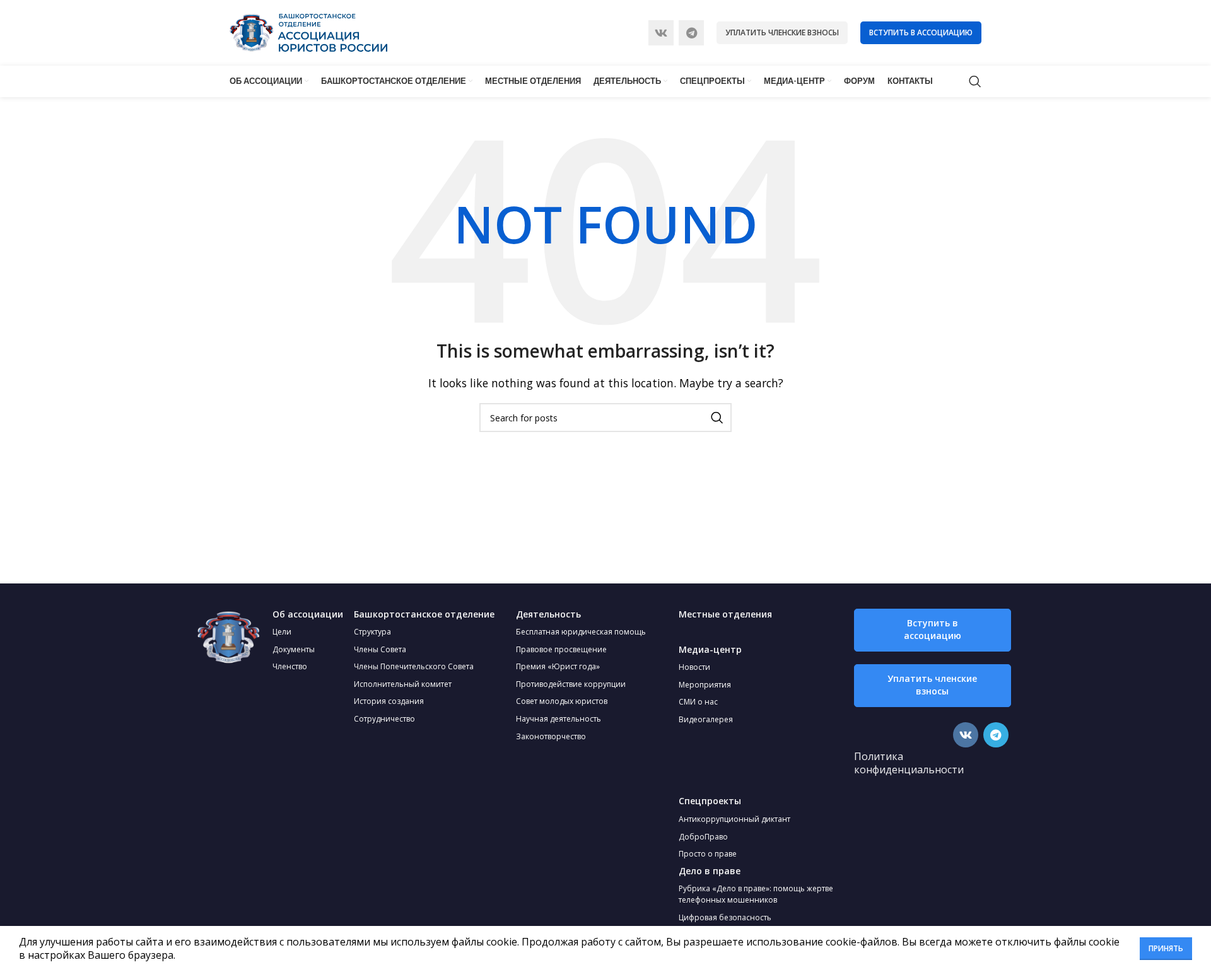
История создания (389, 701)
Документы (293, 649)
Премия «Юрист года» (558, 666)
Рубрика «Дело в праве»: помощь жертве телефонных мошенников (756, 894)
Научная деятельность (558, 718)
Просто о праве (708, 853)
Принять (1166, 948)
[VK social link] (661, 32)
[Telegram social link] (691, 32)
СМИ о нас (698, 701)
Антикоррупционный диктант (734, 819)
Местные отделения (725, 614)
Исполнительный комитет (403, 684)
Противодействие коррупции (571, 684)
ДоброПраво (703, 836)
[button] (932, 630)
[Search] (975, 81)
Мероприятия (705, 684)
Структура (372, 631)
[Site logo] (308, 31)
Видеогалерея (706, 719)
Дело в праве (709, 871)
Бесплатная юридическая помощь (581, 631)
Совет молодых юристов (561, 701)
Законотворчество (551, 736)
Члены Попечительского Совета (414, 666)
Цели (281, 631)
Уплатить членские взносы (782, 32)
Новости (694, 667)
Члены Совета (380, 649)
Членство (289, 666)
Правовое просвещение (561, 649)
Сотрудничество (384, 718)
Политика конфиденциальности (909, 763)
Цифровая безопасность (725, 917)
